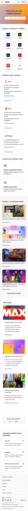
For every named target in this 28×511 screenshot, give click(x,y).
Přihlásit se (24, 2)
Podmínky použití (15, 504)
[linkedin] (10, 500)
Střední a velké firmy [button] (6, 480)
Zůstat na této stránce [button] (6, 493)
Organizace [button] (4, 483)
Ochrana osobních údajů (6, 504)
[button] (18, 2)
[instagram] (5, 500)
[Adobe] (7, 2)
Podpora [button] (4, 486)
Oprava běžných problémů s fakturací (14, 144)
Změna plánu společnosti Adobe (13, 112)
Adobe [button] (3, 489)
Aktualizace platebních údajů (13, 140)
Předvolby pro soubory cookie (7, 506)
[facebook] (3, 500)
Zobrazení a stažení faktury (12, 142)
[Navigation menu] (2, 2)
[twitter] (8, 500)
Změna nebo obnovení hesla (12, 85)
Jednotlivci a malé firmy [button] (7, 477)
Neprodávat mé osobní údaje (19, 506)
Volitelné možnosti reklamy (8, 508)
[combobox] (15, 18)
